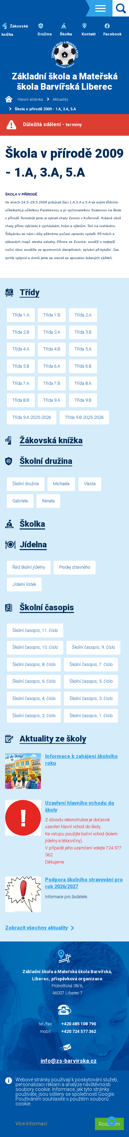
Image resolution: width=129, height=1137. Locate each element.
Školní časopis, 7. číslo (90, 664)
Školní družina (25, 483)
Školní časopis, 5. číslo (90, 681)
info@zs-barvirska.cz (69, 1061)
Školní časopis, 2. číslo (33, 715)
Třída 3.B (83, 332)
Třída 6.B (83, 366)
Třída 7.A (20, 383)
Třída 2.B (20, 332)
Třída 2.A (83, 314)
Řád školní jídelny (28, 567)
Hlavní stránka (30, 99)
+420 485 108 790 (78, 1023)
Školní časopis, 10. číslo (35, 647)
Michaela (61, 483)
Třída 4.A (20, 349)
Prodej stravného (74, 567)
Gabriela (20, 500)
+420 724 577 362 (78, 1031)
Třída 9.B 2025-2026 (84, 417)
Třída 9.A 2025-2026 (31, 417)
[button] (111, 1121)
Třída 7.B (51, 383)
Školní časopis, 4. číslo (33, 698)
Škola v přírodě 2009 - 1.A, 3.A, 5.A (45, 109)
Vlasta (90, 483)
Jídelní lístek (24, 584)
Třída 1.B (51, 314)
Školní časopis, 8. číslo (33, 664)
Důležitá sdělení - (52, 124)
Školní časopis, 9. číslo (93, 647)
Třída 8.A (83, 383)
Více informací (31, 1123)
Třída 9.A (51, 400)
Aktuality (60, 99)
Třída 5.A (83, 349)
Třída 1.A (20, 314)
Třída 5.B (20, 366)
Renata (48, 500)
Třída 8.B (20, 400)
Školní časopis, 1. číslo (90, 715)
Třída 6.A (51, 366)
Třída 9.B (83, 400)
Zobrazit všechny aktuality (36, 928)
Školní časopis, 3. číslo (90, 698)
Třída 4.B (51, 349)
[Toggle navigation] (100, 8)
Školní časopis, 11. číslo (35, 630)
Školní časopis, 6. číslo (33, 681)
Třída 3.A (51, 332)
